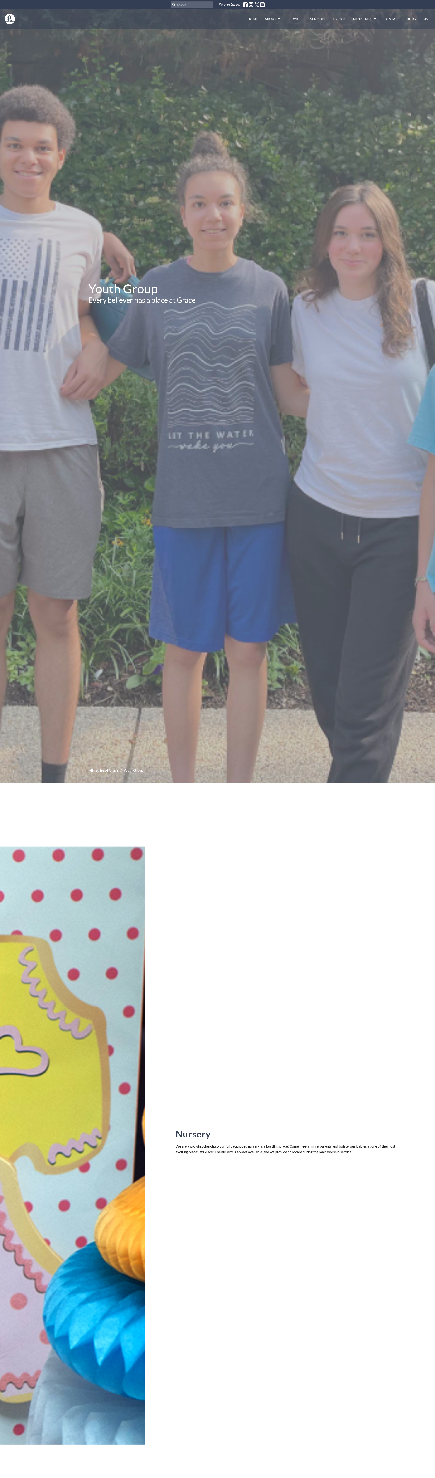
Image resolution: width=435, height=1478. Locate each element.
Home (252, 19)
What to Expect (229, 4)
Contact (392, 19)
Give (426, 19)
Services (295, 19)
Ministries (362, 19)
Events (339, 19)
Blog (411, 19)
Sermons (318, 19)
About (270, 19)
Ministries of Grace (103, 770)
